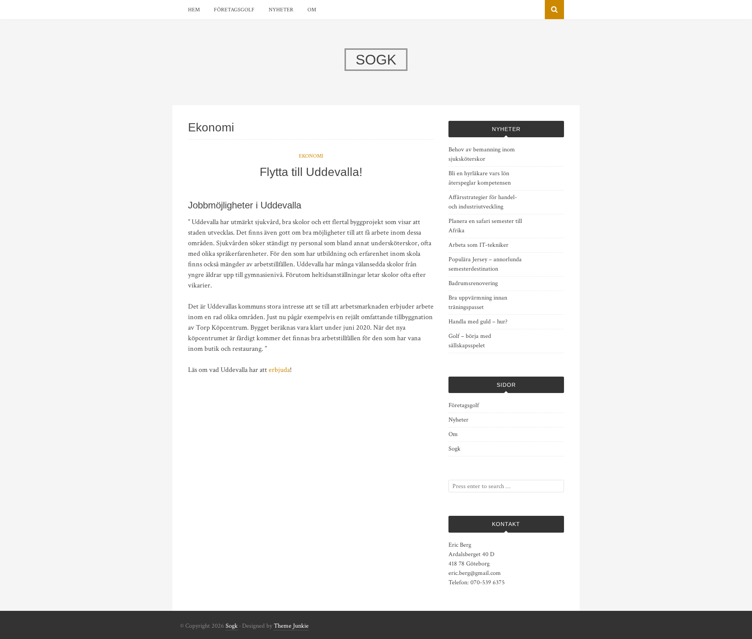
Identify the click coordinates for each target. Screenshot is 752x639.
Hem (194, 9)
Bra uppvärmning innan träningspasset (477, 302)
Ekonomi (311, 156)
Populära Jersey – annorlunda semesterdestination (485, 264)
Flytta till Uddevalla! (311, 171)
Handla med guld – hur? (478, 322)
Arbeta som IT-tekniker (478, 245)
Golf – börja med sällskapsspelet (469, 341)
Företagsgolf (234, 9)
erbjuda (279, 369)
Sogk (454, 449)
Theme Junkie (291, 626)
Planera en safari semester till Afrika (485, 226)
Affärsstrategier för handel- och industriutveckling (482, 202)
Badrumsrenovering (473, 283)
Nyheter (281, 9)
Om (311, 9)
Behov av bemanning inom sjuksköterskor (481, 154)
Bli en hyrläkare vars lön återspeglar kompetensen (479, 178)
